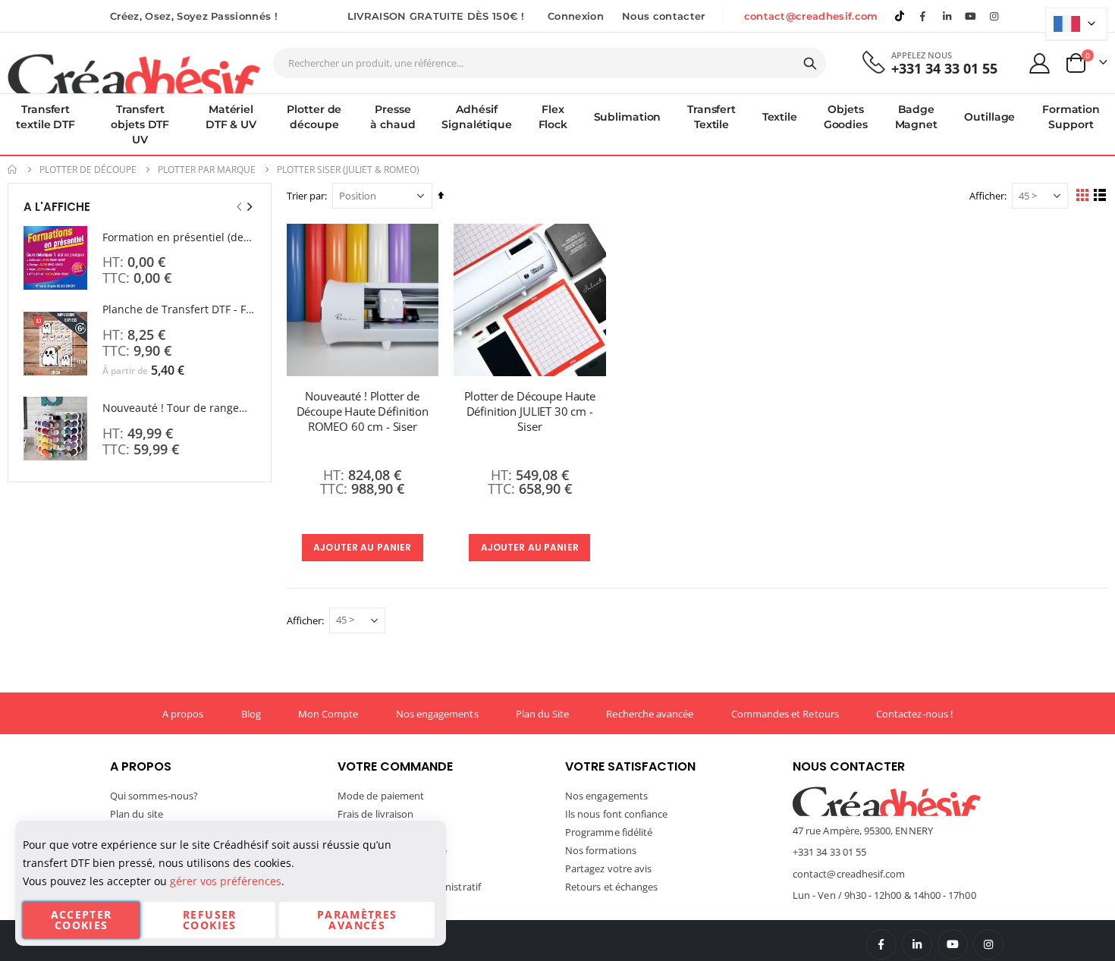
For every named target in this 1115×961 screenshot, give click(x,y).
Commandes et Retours (785, 714)
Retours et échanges (611, 886)
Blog (251, 714)
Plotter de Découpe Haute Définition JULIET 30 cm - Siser (529, 411)
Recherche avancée (649, 714)
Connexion (576, 16)
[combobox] (549, 63)
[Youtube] (971, 16)
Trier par (306, 196)
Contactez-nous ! (914, 714)
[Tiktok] (899, 16)
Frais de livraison (375, 814)
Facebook (881, 944)
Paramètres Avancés (357, 919)
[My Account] (1040, 63)
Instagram (988, 944)
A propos (183, 714)
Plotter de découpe (88, 169)
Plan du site (136, 814)
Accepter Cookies (81, 919)
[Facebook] (923, 16)
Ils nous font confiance (616, 814)
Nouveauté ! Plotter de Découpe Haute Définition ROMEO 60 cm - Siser (363, 411)
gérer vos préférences (225, 881)
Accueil (13, 169)
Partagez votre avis (608, 868)
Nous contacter (663, 16)
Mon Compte (328, 714)
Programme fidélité (608, 832)
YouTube (953, 944)
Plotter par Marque (207, 169)
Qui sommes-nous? (154, 795)
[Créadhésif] (134, 73)
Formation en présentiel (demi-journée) (179, 237)
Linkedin (946, 16)
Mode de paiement (381, 795)
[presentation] (249, 206)
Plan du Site (543, 714)
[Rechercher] (810, 64)
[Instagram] (994, 16)
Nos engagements (437, 714)
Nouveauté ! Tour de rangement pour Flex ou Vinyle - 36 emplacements (179, 407)
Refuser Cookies (209, 919)
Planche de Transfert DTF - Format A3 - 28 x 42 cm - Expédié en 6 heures (179, 309)
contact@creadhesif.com (811, 16)
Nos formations (600, 850)
